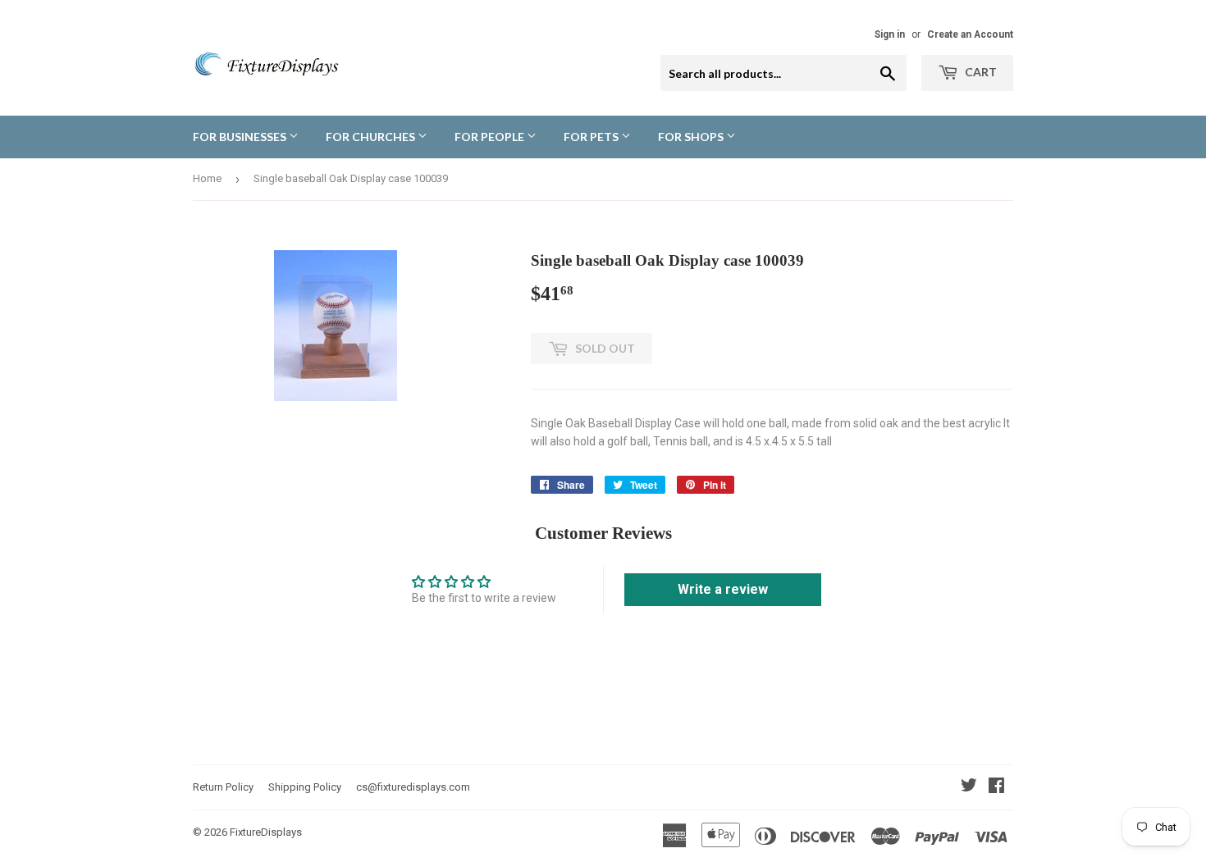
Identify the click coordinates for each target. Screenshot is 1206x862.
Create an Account (970, 34)
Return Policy (223, 787)
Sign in (890, 34)
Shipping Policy (304, 787)
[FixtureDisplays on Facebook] (996, 787)
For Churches (372, 137)
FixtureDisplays (266, 832)
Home (207, 178)
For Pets (592, 137)
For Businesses (241, 137)
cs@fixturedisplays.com (413, 787)
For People (491, 137)
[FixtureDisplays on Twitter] (969, 787)
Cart (979, 72)
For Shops (692, 137)
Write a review (723, 589)
